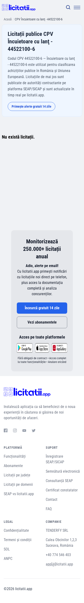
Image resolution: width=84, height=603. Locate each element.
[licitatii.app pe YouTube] (24, 431)
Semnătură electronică (63, 471)
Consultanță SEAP (59, 481)
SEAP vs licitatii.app (19, 494)
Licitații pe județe (17, 475)
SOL (7, 549)
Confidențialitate (16, 530)
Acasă (8, 19)
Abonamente (13, 466)
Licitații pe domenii (18, 484)
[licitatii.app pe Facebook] (5, 431)
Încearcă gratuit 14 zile (42, 308)
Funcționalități (15, 456)
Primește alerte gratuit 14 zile (31, 106)
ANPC (8, 558)
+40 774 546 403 (58, 555)
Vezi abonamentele (42, 322)
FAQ (49, 509)
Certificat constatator (62, 490)
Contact (51, 499)
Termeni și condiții (18, 540)
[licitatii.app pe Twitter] (33, 431)
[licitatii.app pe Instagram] (15, 431)
